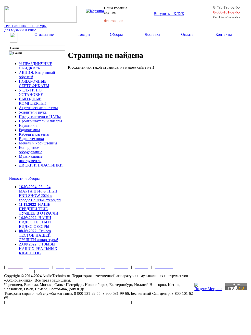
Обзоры (116, 34)
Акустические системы (38, 108)
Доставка (152, 34)
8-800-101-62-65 (226, 12)
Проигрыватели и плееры (40, 121)
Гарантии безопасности (58, 271)
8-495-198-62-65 (226, 7)
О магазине (44, 34)
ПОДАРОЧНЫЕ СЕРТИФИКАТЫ (34, 83)
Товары (84, 34)
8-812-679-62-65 (226, 17)
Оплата (187, 34)
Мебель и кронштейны (38, 143)
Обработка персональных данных (98, 302)
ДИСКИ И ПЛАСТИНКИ (41, 165)
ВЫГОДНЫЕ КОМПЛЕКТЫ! (32, 101)
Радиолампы (29, 130)
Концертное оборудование (30, 149)
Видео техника (31, 139)
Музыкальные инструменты (30, 158)
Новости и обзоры (24, 178)
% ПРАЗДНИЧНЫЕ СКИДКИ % (35, 66)
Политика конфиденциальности (32, 307)
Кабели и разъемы (34, 134)
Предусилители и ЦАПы (40, 117)
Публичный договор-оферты (160, 302)
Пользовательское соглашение (35, 302)
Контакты (223, 34)
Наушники (28, 125)
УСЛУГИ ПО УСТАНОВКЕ (31, 92)
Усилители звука (33, 112)
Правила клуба (17, 271)
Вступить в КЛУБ (169, 14)
